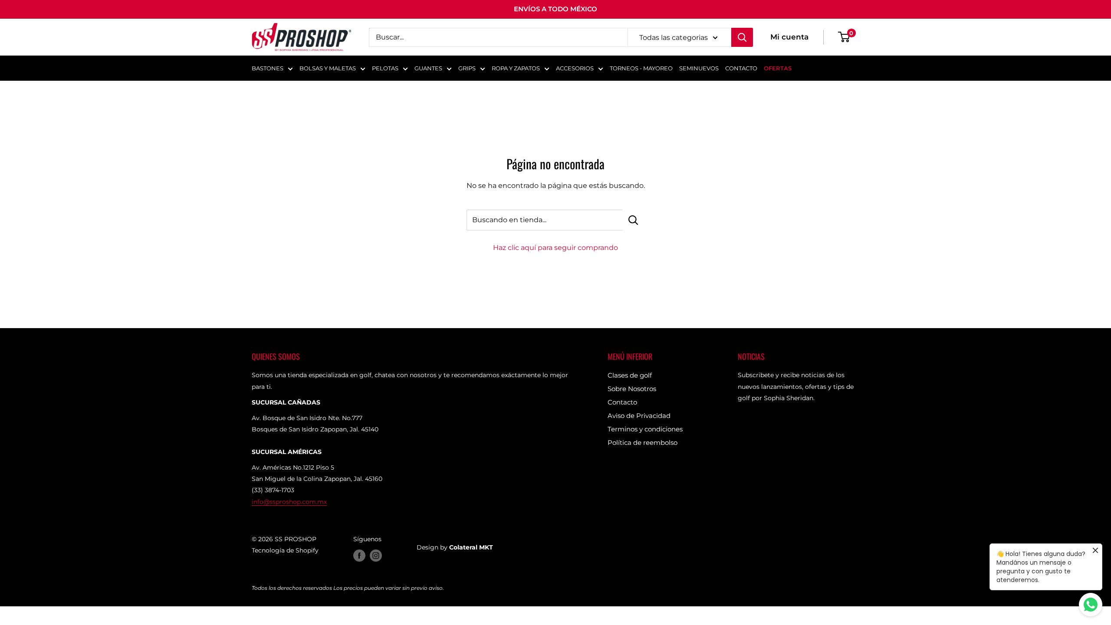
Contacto (622, 402)
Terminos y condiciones (645, 429)
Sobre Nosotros (632, 389)
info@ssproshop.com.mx (289, 502)
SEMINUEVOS (699, 68)
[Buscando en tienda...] (633, 220)
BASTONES (267, 68)
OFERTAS (778, 68)
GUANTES (428, 68)
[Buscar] (742, 37)
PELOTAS (385, 68)
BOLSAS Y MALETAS (327, 68)
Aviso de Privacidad (639, 415)
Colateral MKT (471, 547)
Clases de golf (630, 375)
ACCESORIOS (575, 68)
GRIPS (467, 68)
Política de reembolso (642, 442)
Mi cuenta (789, 37)
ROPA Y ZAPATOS (516, 68)
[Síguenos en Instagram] (376, 555)
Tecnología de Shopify (285, 550)
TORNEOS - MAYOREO (641, 68)
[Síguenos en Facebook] (359, 555)
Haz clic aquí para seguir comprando (555, 247)
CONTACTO (741, 68)
